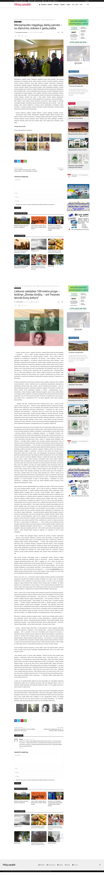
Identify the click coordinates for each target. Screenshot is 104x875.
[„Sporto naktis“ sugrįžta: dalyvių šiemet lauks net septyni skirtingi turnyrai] (39, 220)
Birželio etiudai (51, 266)
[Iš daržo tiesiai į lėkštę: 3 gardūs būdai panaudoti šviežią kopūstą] (55, 244)
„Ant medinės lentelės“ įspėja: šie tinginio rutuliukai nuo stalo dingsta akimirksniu (38, 268)
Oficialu (19, 21)
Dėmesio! (33, 223)
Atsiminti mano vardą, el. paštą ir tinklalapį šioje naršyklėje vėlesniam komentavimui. (35, 204)
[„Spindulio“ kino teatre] (78, 111)
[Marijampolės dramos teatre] (78, 143)
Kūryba (33, 248)
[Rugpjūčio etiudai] (39, 244)
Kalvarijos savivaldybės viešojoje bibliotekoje (76, 166)
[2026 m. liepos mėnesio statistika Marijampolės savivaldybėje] (22, 244)
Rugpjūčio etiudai (34, 250)
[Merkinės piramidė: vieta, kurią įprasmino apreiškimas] (22, 220)
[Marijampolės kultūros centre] (78, 127)
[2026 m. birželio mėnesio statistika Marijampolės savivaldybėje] (22, 259)
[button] (88, 4)
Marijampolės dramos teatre (77, 150)
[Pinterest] (22, 36)
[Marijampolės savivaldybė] (15, 32)
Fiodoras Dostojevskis (75, 86)
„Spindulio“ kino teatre (75, 118)
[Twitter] (18, 36)
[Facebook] (15, 36)
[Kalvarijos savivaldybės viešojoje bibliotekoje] (78, 159)
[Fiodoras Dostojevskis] (78, 79)
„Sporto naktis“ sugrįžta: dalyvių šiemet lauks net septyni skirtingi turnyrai (38, 227)
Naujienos (22, 19)
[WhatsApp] (25, 36)
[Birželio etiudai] (55, 259)
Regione (16, 21)
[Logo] (9, 865)
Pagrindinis (16, 19)
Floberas (61, 169)
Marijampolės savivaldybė (21, 32)
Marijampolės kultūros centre (78, 134)
